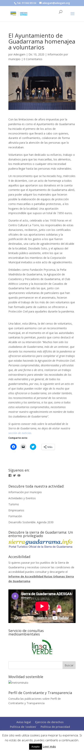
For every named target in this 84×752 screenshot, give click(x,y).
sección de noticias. (20, 433)
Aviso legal (23, 722)
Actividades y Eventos (22, 498)
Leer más (49, 746)
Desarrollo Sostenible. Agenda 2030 (31, 522)
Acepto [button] (35, 746)
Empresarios (16, 510)
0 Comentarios (33, 59)
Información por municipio (25, 492)
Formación (15, 516)
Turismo (13, 504)
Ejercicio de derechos (49, 722)
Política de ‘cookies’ (23, 727)
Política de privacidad (55, 727)
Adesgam (19, 54)
